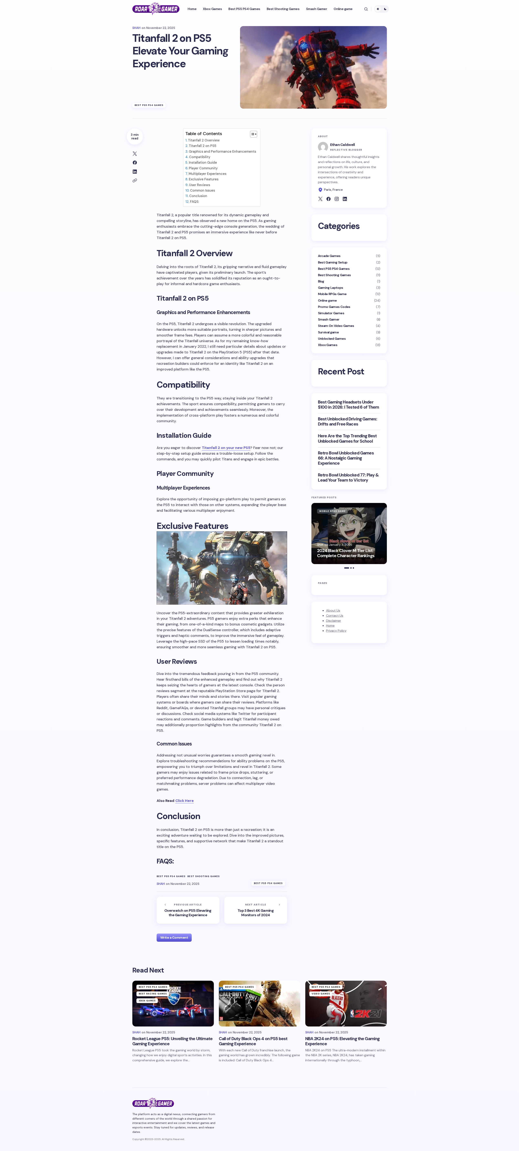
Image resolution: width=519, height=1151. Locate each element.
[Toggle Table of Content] (251, 134)
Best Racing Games (153, 993)
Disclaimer (333, 620)
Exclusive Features (203, 179)
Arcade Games (329, 256)
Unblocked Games (332, 339)
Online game (327, 300)
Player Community (203, 168)
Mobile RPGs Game (332, 294)
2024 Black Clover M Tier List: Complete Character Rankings (345, 553)
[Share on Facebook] (134, 162)
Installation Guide (203, 162)
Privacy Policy (336, 631)
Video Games (321, 993)
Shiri (320, 545)
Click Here (184, 800)
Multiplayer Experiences (207, 174)
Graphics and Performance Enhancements (222, 151)
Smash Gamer (329, 319)
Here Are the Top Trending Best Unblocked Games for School (347, 438)
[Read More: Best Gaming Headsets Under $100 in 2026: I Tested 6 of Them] (349, 533)
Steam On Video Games (336, 326)
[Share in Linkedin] (134, 171)
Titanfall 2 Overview (203, 140)
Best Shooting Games (203, 876)
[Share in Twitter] (134, 153)
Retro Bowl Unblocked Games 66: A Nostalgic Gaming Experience (346, 458)
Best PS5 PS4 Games (149, 105)
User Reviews (199, 185)
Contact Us (334, 615)
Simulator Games (331, 313)
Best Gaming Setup (332, 262)
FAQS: (194, 202)
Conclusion (198, 196)
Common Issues (202, 190)
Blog (321, 281)
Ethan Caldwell (342, 144)
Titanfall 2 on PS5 (202, 146)
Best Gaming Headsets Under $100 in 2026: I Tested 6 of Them (348, 405)
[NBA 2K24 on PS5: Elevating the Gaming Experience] (346, 1003)
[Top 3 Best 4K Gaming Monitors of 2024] (255, 910)
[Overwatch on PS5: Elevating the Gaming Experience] (188, 910)
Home (330, 626)
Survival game (328, 332)
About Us (333, 610)
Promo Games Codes (334, 307)
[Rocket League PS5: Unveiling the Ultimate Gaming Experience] (173, 1003)
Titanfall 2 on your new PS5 (226, 447)
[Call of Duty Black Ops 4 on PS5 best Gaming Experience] (259, 1003)
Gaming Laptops (330, 288)
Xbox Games (328, 345)
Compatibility (199, 157)
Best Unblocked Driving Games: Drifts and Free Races (347, 422)
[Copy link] (134, 180)
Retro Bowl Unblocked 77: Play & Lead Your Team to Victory (348, 478)
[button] (366, 9)
